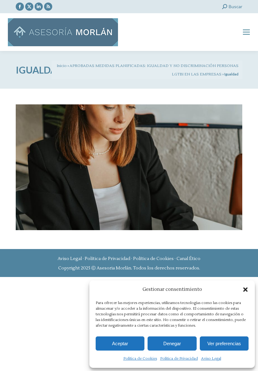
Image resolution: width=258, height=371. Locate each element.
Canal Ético (188, 259)
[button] (245, 289)
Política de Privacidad (179, 358)
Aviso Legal (211, 358)
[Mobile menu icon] (246, 32)
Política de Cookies (140, 358)
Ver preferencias (224, 343)
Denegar (172, 343)
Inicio (62, 66)
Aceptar (120, 343)
